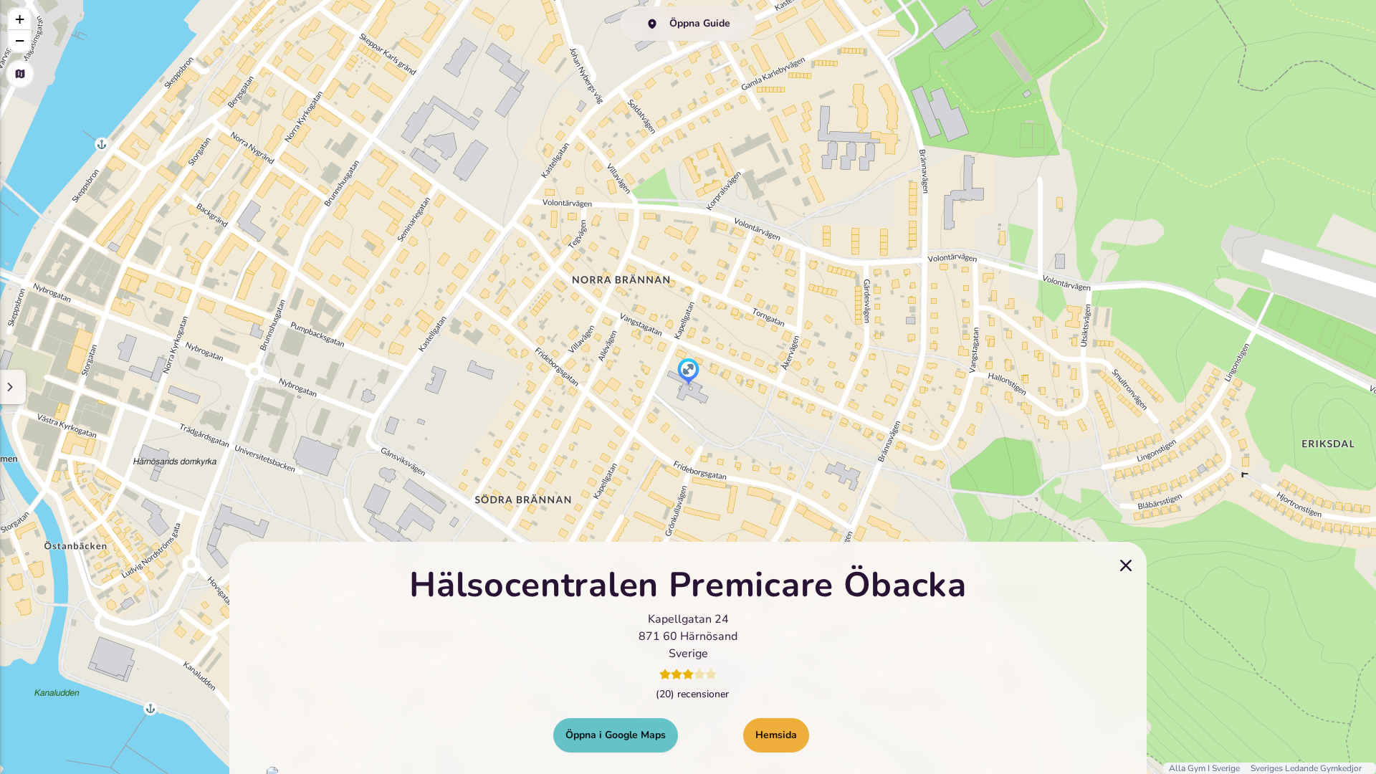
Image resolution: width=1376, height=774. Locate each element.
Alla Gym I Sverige (1205, 768)
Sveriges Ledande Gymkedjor (1306, 768)
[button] (688, 372)
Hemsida (776, 735)
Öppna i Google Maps (615, 735)
